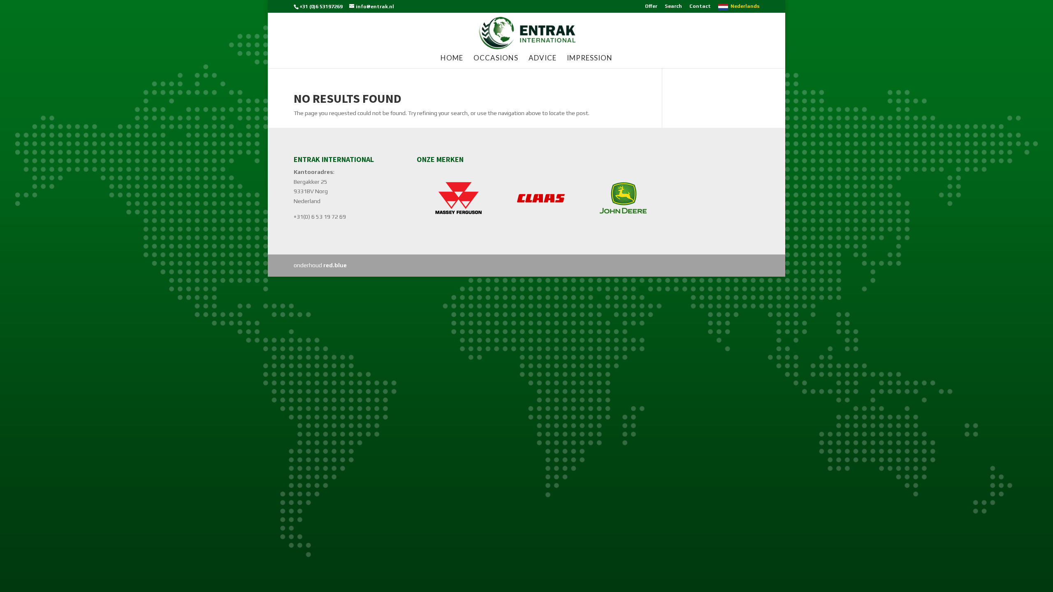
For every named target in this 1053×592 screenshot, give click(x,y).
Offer (651, 6)
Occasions (495, 58)
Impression (589, 58)
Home (452, 58)
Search (673, 6)
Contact (700, 6)
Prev (427, 198)
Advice (543, 58)
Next (652, 198)
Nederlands (745, 6)
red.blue (335, 265)
